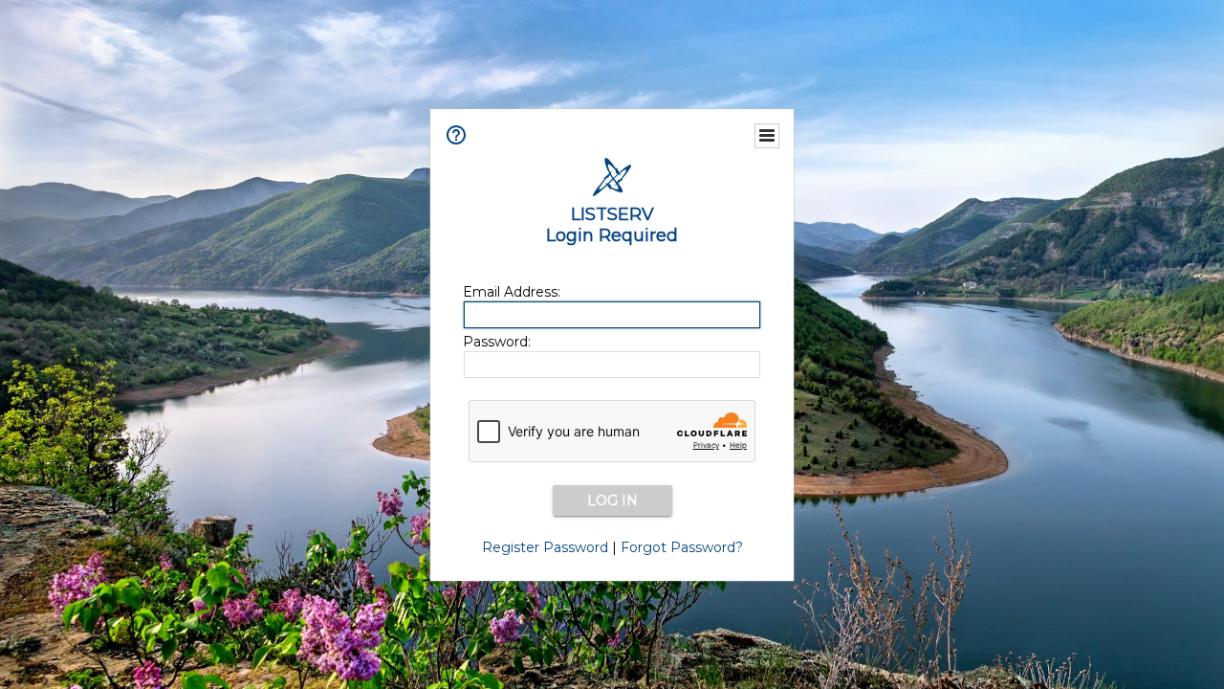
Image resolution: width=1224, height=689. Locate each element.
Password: (497, 341)
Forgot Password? (682, 547)
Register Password (545, 547)
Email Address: (511, 291)
